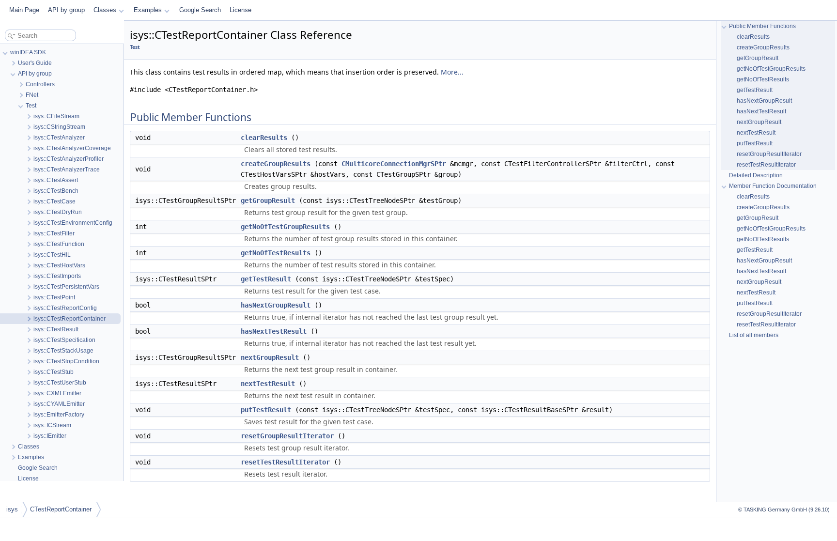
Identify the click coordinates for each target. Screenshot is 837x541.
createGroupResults (275, 164)
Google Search (200, 10)
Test (135, 47)
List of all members (753, 335)
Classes (104, 10)
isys (12, 509)
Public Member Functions (762, 26)
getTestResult (266, 279)
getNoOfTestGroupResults (285, 227)
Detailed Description (756, 175)
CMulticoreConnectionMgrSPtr (393, 164)
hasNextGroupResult (275, 305)
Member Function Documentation (773, 186)
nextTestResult (268, 383)
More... (452, 72)
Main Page (24, 10)
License (240, 10)
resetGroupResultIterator (287, 436)
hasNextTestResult (274, 331)
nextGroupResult (270, 357)
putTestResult (266, 410)
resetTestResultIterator (285, 462)
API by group (66, 10)
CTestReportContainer (61, 509)
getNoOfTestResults (275, 253)
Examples (148, 10)
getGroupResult (268, 200)
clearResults (264, 137)
